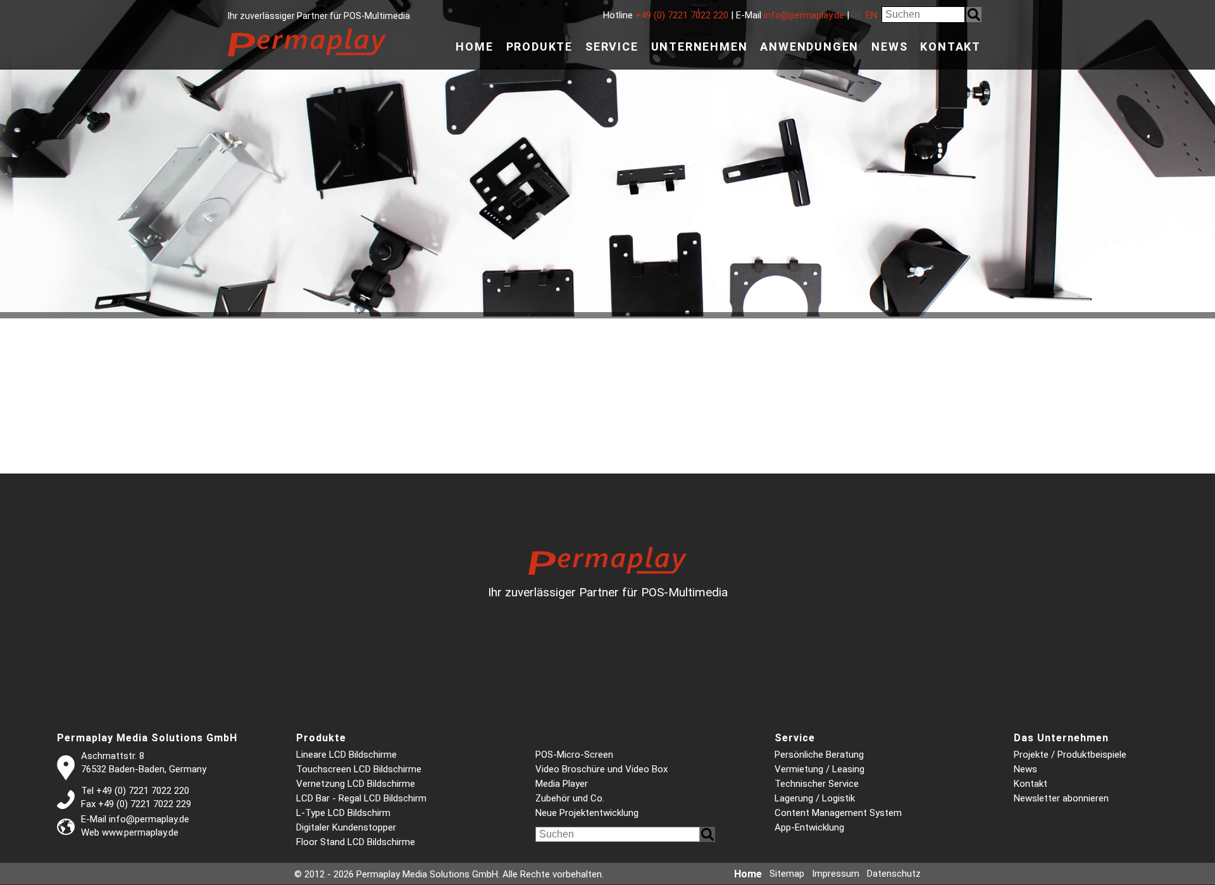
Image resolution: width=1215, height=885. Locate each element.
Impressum (835, 873)
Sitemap (787, 873)
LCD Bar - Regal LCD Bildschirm (361, 798)
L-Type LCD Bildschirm (343, 813)
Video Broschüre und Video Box (601, 769)
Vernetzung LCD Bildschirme (355, 783)
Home (474, 46)
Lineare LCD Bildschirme (346, 754)
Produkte (539, 46)
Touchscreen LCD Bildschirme (358, 769)
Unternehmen (699, 46)
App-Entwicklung (809, 827)
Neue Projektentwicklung (587, 813)
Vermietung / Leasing (819, 769)
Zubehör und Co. (569, 798)
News (889, 46)
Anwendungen (809, 46)
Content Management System (838, 813)
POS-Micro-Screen (574, 754)
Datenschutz (894, 873)
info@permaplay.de (804, 15)
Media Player (561, 783)
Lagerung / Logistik (815, 798)
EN (871, 15)
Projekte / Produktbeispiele (1070, 754)
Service (612, 46)
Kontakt (950, 46)
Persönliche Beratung (819, 754)
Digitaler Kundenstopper (346, 827)
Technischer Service (817, 783)
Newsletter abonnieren (1061, 798)
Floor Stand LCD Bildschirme (355, 842)
